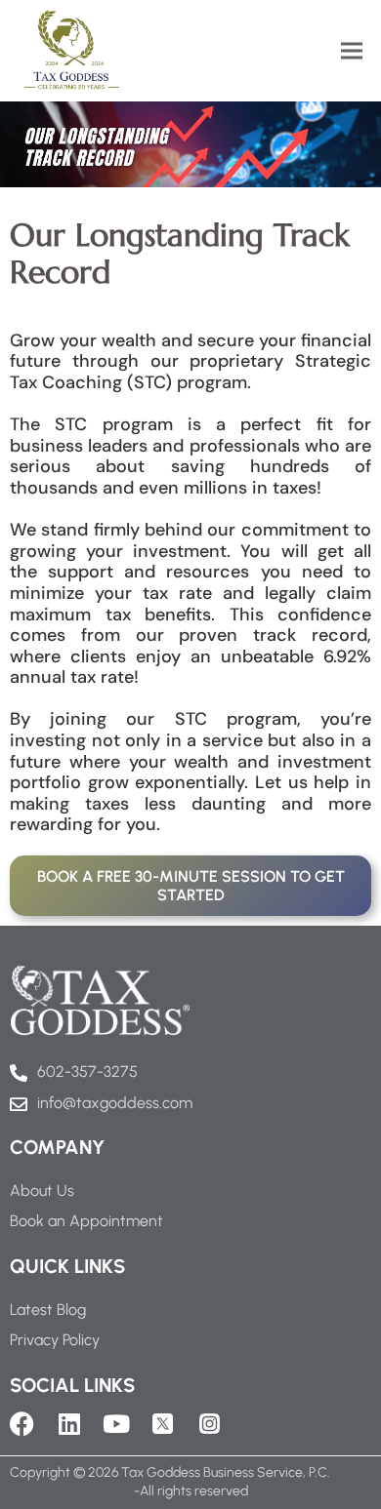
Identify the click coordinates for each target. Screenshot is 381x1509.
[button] (351, 50)
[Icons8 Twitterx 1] (162, 1423)
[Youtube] (116, 1423)
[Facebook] (22, 1423)
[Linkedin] (69, 1423)
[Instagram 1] (209, 1423)
